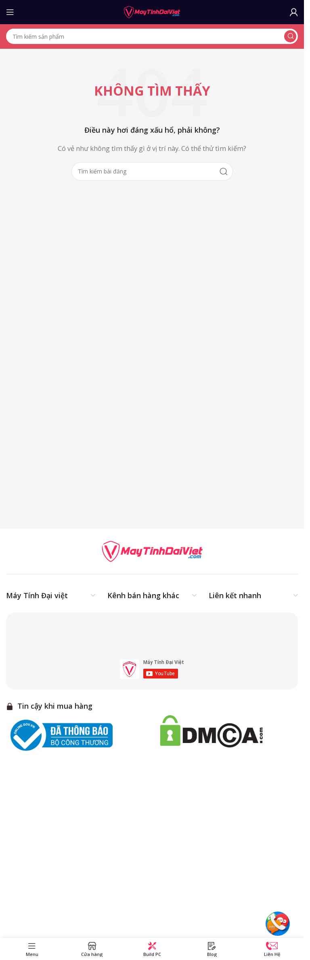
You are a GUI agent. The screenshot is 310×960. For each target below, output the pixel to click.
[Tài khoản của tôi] (294, 12)
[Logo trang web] (152, 11)
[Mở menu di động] (10, 12)
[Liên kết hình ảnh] (152, 551)
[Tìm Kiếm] (290, 36)
